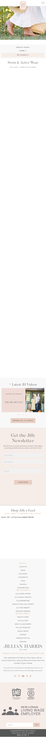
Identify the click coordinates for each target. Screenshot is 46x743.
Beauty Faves (23, 47)
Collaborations (23, 601)
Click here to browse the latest (23, 514)
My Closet (14, 67)
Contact (23, 635)
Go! (36, 725)
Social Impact (23, 631)
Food (23, 581)
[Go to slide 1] (18, 414)
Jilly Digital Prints (23, 594)
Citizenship (23, 577)
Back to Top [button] (22, 735)
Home (23, 570)
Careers (22, 642)
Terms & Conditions (28, 733)
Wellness (23, 574)
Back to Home (23, 617)
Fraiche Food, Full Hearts (23, 604)
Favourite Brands (23, 611)
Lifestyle (23, 567)
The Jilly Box (23, 621)
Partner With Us (23, 638)
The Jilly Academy (23, 628)
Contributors (23, 588)
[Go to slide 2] (21, 414)
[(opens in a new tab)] (23, 400)
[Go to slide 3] (24, 414)
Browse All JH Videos (23, 420)
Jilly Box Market (23, 608)
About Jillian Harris (23, 624)
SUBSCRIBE (23, 482)
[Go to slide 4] (26, 415)
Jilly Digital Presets (23, 597)
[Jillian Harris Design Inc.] (23, 646)
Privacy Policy (16, 733)
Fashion (23, 584)
